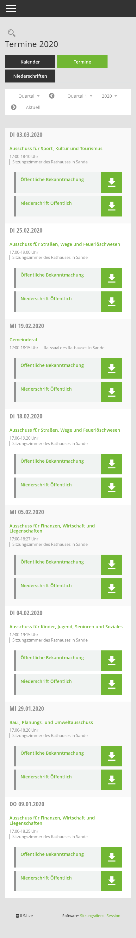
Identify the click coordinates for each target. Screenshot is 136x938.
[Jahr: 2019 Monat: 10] (51, 96)
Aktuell (33, 107)
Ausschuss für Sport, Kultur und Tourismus (55, 148)
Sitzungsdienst (100, 915)
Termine (82, 62)
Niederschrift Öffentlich (46, 203)
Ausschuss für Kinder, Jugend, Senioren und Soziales (66, 627)
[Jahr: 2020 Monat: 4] (13, 107)
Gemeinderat (23, 340)
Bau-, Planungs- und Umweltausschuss (51, 722)
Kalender (30, 62)
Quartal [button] (27, 96)
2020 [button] (107, 96)
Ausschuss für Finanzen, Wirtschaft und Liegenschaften (52, 528)
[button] (111, 182)
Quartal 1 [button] (78, 96)
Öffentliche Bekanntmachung (52, 179)
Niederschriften (30, 76)
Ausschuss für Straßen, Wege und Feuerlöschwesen (64, 244)
